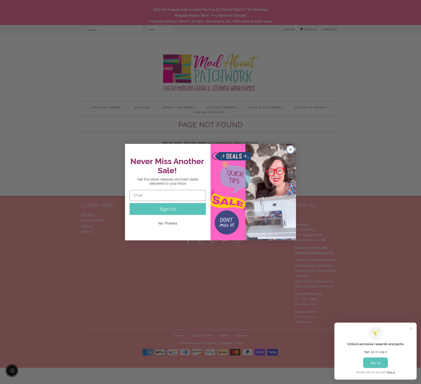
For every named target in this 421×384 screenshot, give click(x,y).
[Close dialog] (290, 149)
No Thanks (168, 223)
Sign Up (168, 209)
